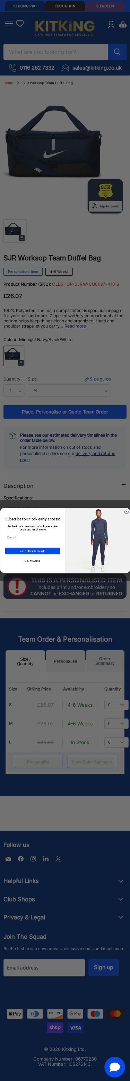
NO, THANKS (33, 561)
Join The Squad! (32, 551)
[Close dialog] (126, 512)
